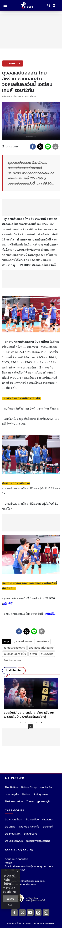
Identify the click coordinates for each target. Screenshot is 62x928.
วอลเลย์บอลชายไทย (14, 648)
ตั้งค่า (10, 905)
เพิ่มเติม (11, 891)
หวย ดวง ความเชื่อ (29, 827)
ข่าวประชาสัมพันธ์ (14, 841)
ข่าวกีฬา (17, 96)
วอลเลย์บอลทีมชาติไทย (41, 648)
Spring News (40, 794)
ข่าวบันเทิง (10, 827)
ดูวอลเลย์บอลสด (23, 641)
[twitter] (40, 146)
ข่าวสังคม (47, 819)
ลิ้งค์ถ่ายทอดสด (12, 660)
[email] (55, 146)
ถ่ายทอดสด (47, 654)
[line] (48, 146)
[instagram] (46, 912)
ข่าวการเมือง (32, 819)
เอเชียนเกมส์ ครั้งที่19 (15, 654)
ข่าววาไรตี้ (48, 827)
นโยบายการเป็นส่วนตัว (38, 841)
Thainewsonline (14, 801)
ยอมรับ (10, 898)
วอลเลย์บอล (31, 96)
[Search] (49, 5)
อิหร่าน (33, 654)
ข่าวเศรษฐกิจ (31, 834)
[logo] (25, 5)
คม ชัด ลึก (46, 787)
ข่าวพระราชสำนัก (13, 819)
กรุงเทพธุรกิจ (12, 794)
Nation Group (29, 787)
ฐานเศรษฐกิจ (44, 801)
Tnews (30, 801)
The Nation (11, 787)
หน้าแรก (6, 96)
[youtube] (30, 912)
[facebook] (33, 146)
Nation (26, 794)
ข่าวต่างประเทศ (12, 834)
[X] (22, 912)
